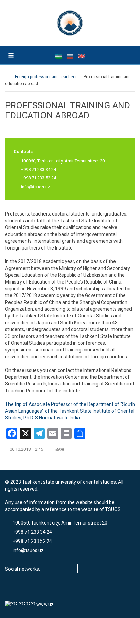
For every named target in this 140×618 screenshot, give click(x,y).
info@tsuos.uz (35, 186)
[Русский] (70, 56)
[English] (81, 56)
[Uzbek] (59, 56)
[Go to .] (8, 76)
